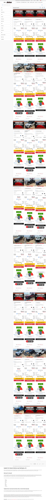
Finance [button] (28, 2)
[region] (19, 34)
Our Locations (40, 2)
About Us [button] (36, 2)
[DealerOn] (5, 499)
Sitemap (14, 499)
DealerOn (12, 499)
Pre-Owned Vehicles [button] (24, 2)
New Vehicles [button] (19, 2)
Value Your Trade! (40, 95)
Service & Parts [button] (32, 2)
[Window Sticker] (34, 25)
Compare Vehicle (17, 61)
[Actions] (23, 19)
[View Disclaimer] (19, 25)
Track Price (19, 30)
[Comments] (23, 25)
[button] (24, 13)
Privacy (16, 499)
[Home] (16, 2)
